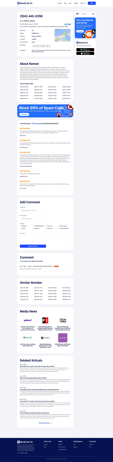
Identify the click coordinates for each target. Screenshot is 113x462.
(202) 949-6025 (52, 293)
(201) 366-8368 (24, 287)
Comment (22, 233)
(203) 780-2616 (38, 299)
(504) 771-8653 (66, 89)
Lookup (59, 3)
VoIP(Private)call (64, 228)
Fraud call (49, 228)
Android (91, 444)
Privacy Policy (61, 447)
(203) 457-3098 (52, 296)
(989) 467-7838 (52, 98)
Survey (23, 228)
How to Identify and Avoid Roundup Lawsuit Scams (34, 413)
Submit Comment (33, 246)
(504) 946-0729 (24, 92)
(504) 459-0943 (24, 89)
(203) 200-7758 (38, 296)
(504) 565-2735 (38, 89)
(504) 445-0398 (66, 86)
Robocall (24, 226)
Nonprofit (36, 228)
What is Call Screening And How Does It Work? (33, 378)
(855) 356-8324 (52, 92)
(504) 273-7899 (38, 86)
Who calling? (23, 215)
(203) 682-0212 (24, 299)
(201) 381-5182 (38, 287)
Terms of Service (62, 449)
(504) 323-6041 (52, 86)
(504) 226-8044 (24, 86)
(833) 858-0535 (38, 92)
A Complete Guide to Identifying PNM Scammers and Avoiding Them (39, 389)
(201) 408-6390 (52, 287)
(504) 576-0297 (52, 89)
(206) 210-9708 (52, 95)
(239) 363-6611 (66, 95)
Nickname (22, 207)
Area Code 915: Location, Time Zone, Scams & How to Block (37, 366)
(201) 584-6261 (66, 287)
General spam (63, 226)
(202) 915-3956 (38, 293)
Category (22, 223)
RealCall (60, 444)
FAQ (70, 3)
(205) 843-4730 (52, 299)
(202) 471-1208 (38, 290)
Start (92, 3)
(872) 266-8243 (38, 95)
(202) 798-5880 (52, 290)
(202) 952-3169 (66, 293)
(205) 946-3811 (66, 299)
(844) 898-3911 (24, 98)
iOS (90, 447)
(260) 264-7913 (24, 95)
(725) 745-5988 (38, 98)
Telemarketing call (39, 226)
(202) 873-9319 (24, 293)
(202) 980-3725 (24, 296)
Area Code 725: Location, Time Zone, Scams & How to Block (37, 401)
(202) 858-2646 (66, 290)
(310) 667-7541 (66, 92)
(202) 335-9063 (24, 290)
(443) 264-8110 (66, 98)
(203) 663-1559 (66, 296)
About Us (83, 3)
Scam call (49, 226)
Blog (65, 3)
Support (76, 3)
